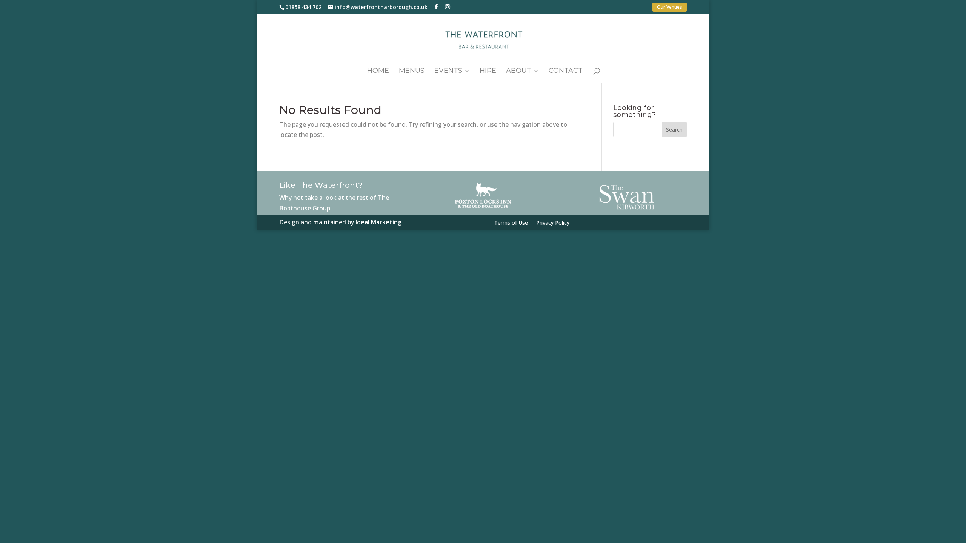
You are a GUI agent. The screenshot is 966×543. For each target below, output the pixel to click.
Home (378, 71)
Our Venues (669, 7)
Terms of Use (511, 223)
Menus (412, 71)
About (518, 71)
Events (448, 71)
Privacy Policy (552, 223)
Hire (488, 71)
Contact (566, 71)
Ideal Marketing (378, 222)
